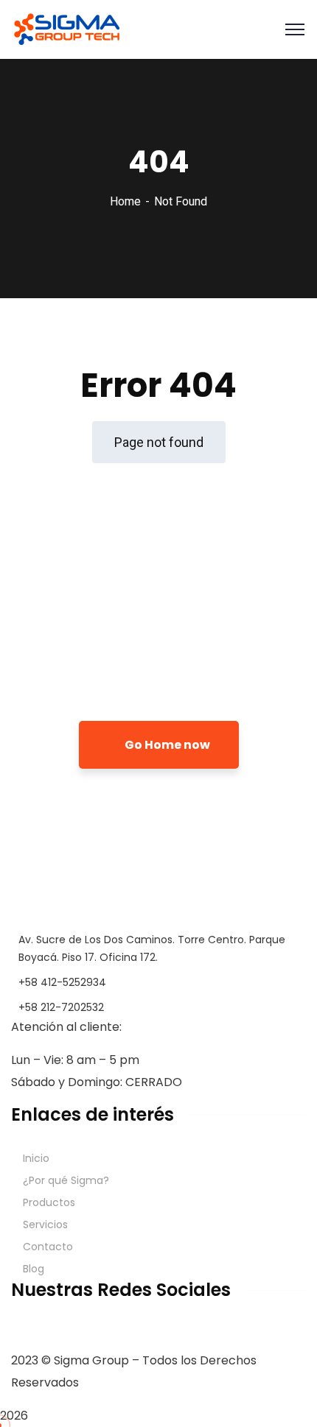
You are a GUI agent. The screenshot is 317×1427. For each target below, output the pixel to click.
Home (125, 201)
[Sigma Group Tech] (67, 28)
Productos (49, 1202)
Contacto (48, 1246)
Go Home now (166, 744)
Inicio (36, 1158)
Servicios (45, 1224)
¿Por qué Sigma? (66, 1180)
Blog (33, 1268)
